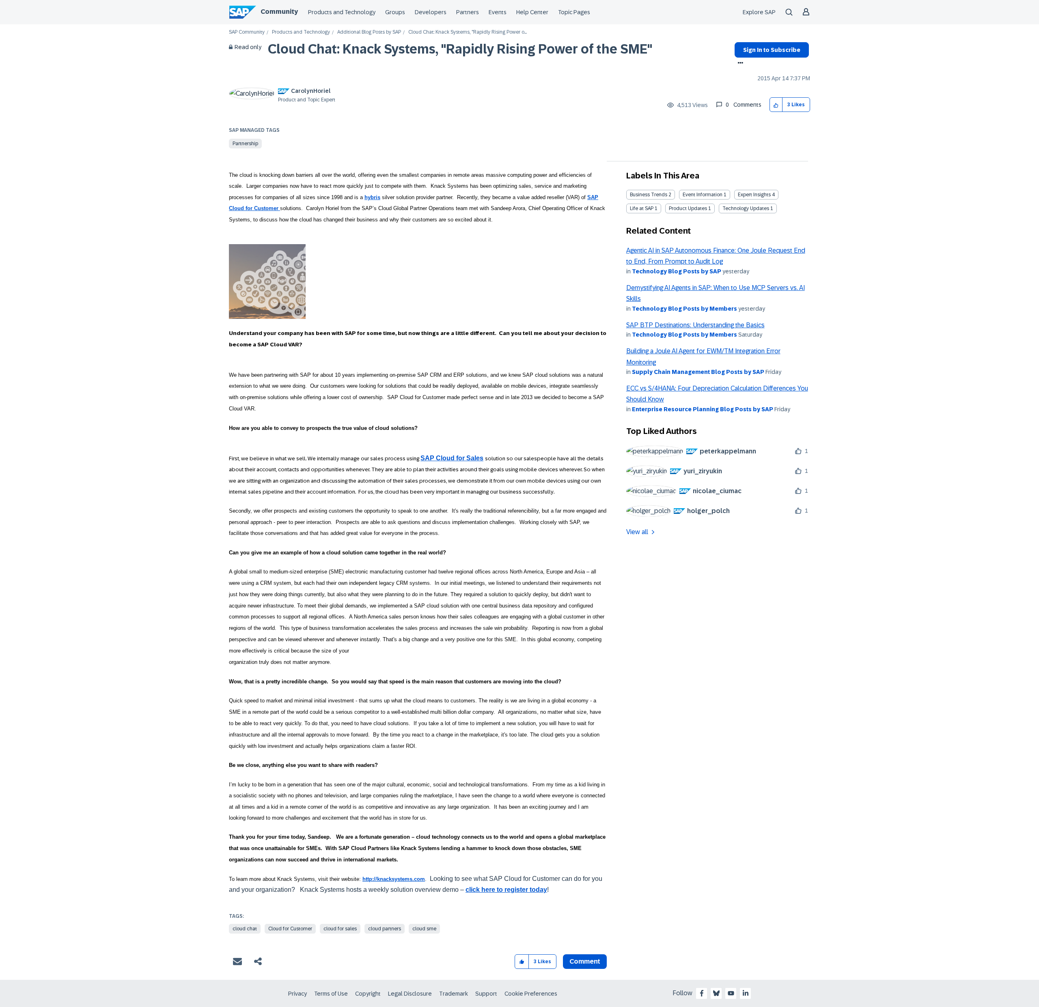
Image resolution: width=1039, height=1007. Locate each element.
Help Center (532, 12)
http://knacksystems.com (393, 879)
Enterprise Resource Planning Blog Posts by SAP (702, 409)
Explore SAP (759, 12)
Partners (467, 12)
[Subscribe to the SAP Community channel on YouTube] (731, 993)
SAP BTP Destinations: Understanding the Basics (695, 325)
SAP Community (247, 32)
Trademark (453, 993)
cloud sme (424, 929)
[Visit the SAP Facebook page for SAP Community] (701, 993)
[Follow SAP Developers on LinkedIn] (745, 993)
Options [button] (739, 64)
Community (279, 11)
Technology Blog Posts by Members (684, 308)
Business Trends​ (648, 195)
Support (486, 993)
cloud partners (384, 929)
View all (637, 531)
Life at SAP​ (641, 208)
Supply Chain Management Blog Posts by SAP (698, 372)
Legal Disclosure (410, 993)
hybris (372, 197)
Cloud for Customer (290, 929)
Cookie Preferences (530, 993)
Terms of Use (331, 993)
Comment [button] (584, 961)
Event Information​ (702, 195)
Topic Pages (574, 12)
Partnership (245, 143)
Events (498, 12)
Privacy (297, 993)
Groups (395, 12)
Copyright (368, 993)
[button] (776, 105)
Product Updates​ (688, 208)
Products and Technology (341, 12)
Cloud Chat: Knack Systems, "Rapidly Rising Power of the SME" (460, 49)
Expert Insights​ (754, 195)
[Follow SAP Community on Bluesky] (716, 993)
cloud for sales (340, 929)
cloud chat (245, 929)
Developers (430, 12)
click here (480, 889)
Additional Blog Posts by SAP (369, 32)
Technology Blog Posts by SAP (676, 271)
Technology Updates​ (745, 208)
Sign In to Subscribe (771, 50)
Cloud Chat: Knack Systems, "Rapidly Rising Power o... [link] (467, 32)
